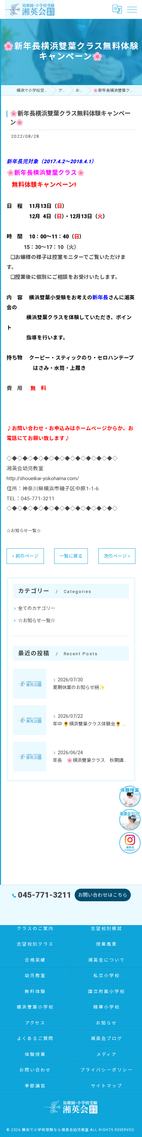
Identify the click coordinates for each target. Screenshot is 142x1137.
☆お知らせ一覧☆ (24, 530)
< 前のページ (25, 556)
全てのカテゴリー (36, 608)
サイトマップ (106, 1085)
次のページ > (117, 556)
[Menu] (131, 9)
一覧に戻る (71, 556)
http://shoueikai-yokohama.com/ (43, 478)
